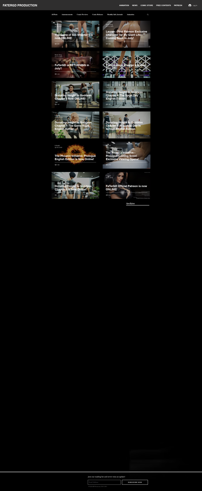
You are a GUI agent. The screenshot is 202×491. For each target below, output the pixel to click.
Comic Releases (97, 14)
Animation (130, 14)
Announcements (67, 14)
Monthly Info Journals (115, 14)
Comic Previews (82, 14)
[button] (148, 15)
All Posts (54, 14)
